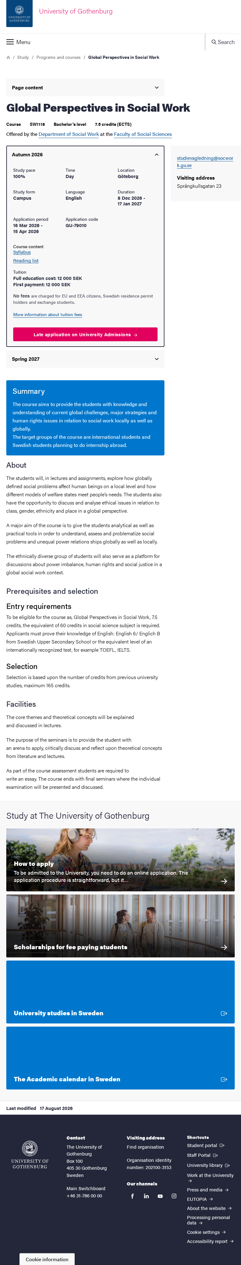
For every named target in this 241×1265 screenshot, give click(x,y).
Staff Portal (203, 1154)
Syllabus (22, 252)
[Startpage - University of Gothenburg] (29, 1154)
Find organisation (145, 1146)
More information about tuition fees (47, 314)
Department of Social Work (69, 133)
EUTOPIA (197, 1198)
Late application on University (83, 334)
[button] (102, 42)
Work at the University (210, 1175)
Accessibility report (208, 1241)
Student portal (206, 1144)
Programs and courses (58, 57)
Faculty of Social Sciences (143, 133)
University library (209, 1164)
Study (23, 57)
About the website (207, 1208)
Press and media (205, 1189)
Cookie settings (204, 1232)
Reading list (26, 260)
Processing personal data (208, 1220)
